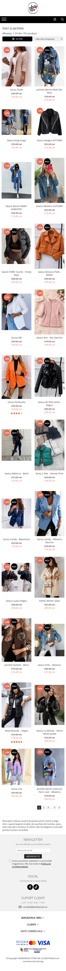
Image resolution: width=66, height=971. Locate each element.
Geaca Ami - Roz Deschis (49, 337)
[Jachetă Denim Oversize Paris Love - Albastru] (49, 767)
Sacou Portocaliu (16, 402)
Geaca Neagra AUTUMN (49, 140)
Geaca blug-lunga (16, 140)
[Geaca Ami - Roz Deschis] (49, 311)
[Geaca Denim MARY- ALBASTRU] (16, 180)
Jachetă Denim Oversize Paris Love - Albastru (49, 790)
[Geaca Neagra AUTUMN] (49, 122)
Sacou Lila (16, 788)
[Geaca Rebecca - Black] (16, 445)
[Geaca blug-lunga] (16, 122)
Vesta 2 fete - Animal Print (49, 473)
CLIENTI (32, 924)
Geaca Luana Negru (16, 600)
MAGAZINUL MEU (31, 917)
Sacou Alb (16, 337)
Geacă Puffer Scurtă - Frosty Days (16, 273)
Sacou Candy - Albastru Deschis (49, 541)
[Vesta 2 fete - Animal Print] (49, 445)
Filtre (19, 38)
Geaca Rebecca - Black (17, 473)
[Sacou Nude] (16, 66)
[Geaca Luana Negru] (16, 577)
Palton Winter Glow (49, 600)
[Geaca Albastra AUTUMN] (49, 180)
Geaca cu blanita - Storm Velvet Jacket (49, 732)
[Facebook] (30, 887)
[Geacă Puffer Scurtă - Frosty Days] (16, 246)
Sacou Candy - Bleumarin (16, 539)
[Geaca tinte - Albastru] (49, 640)
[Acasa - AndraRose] (33, 8)
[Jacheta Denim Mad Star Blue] (49, 66)
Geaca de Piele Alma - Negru (49, 404)
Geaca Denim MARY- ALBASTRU (17, 208)
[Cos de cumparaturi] (54, 19)
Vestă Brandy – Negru (16, 730)
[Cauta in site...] (62, 19)
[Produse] (4, 20)
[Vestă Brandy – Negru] (16, 705)
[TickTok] (36, 887)
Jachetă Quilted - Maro (16, 664)
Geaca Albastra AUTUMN (49, 206)
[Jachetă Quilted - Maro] (16, 640)
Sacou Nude (16, 89)
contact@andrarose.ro (34, 906)
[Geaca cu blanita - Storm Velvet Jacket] (49, 705)
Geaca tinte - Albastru (49, 664)
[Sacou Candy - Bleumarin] (16, 513)
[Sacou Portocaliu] (16, 377)
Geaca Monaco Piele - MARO (49, 273)
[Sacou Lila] (16, 767)
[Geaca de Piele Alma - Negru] (49, 377)
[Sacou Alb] (16, 312)
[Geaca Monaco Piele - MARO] (49, 246)
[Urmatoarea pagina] (59, 808)
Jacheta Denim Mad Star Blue (49, 91)
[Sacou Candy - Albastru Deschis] (49, 513)
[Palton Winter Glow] (49, 577)
